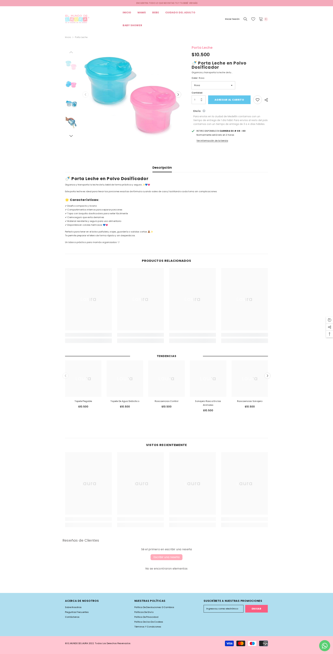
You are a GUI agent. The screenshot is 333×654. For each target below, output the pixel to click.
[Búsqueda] (245, 19)
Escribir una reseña (166, 557)
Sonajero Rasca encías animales (208, 403)
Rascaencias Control (166, 401)
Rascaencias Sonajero (249, 401)
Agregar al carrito (229, 99)
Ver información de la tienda (212, 140)
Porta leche (202, 47)
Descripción (162, 167)
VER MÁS (193, 3)
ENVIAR (256, 608)
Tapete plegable (83, 401)
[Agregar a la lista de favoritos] (257, 99)
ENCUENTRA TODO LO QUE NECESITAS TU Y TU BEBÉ (162, 3)
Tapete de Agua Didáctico (124, 401)
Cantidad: (197, 92)
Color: (198, 78)
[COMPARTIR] (265, 100)
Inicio (68, 37)
